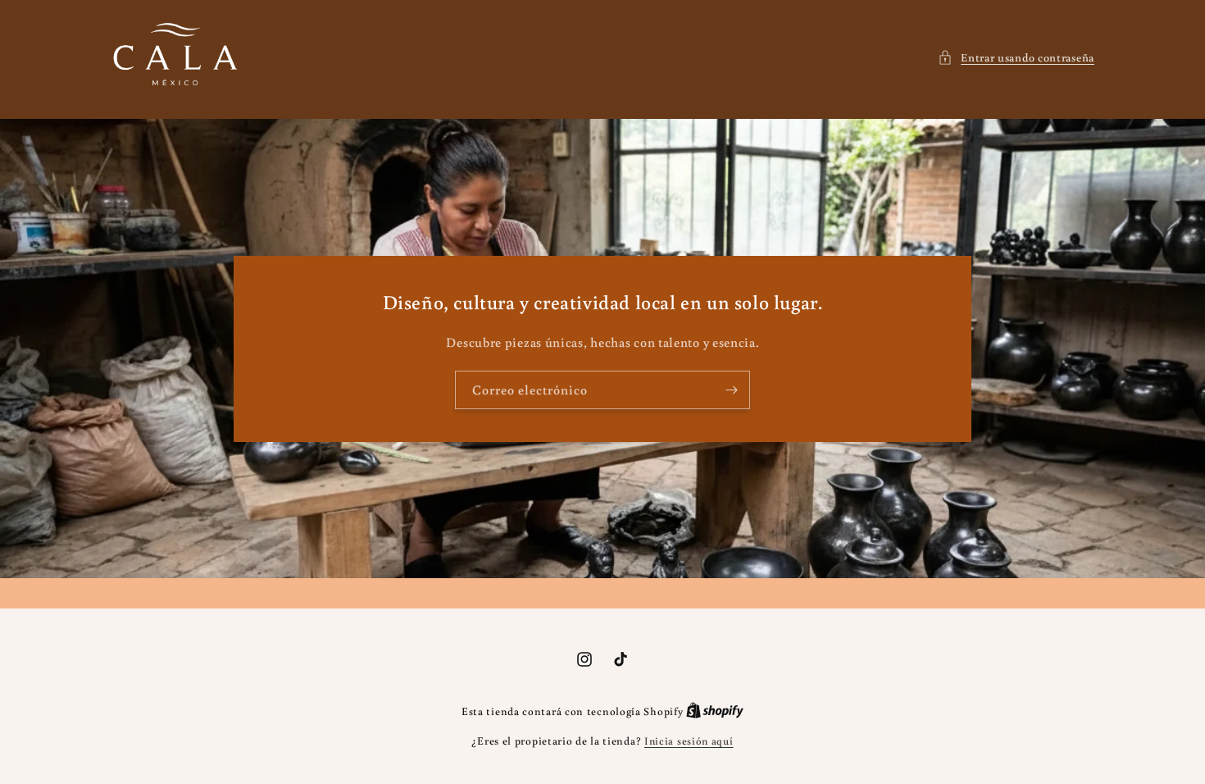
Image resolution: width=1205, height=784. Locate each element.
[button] (1016, 58)
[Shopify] (714, 711)
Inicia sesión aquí (689, 741)
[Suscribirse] (731, 390)
